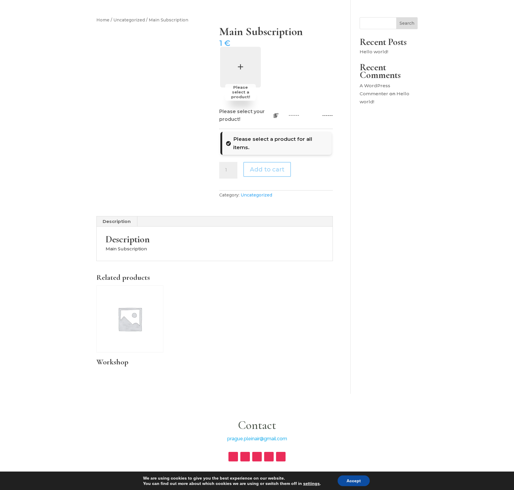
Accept (354, 480)
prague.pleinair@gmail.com (257, 438)
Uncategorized (129, 20)
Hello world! (374, 51)
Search (406, 23)
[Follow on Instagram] (233, 456)
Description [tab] (117, 221)
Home (102, 20)
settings (311, 483)
